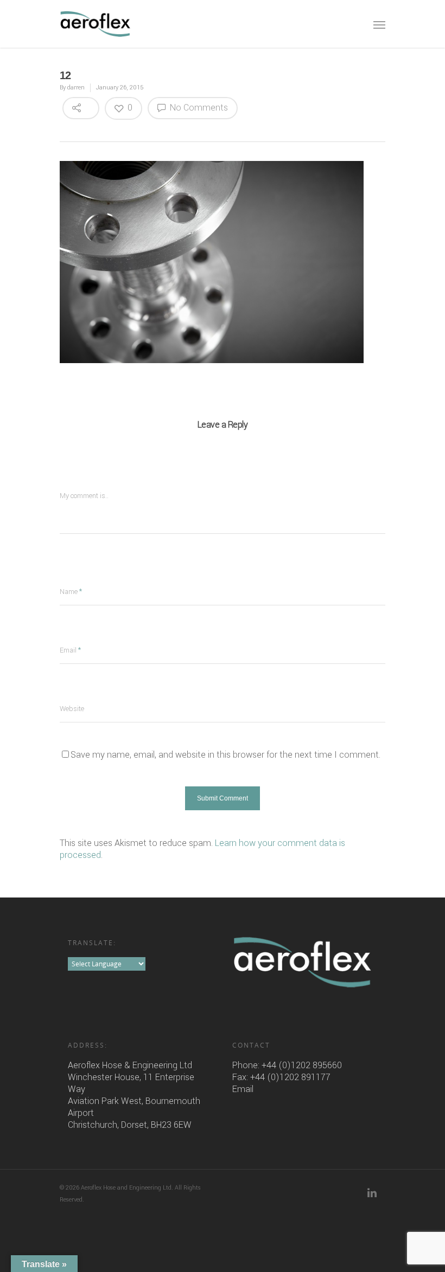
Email (242, 1089)
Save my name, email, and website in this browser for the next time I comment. (225, 754)
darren (76, 87)
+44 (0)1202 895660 (302, 1065)
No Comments (198, 107)
